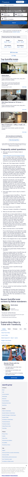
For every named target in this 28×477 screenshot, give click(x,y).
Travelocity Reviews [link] (6, 421)
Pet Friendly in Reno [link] (5, 343)
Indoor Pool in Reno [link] (5, 332)
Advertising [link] (4, 405)
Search (14, 22)
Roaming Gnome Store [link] (6, 403)
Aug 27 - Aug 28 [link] (20, 41)
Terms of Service (14, 475)
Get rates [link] (24, 86)
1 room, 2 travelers (8, 19)
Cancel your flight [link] (5, 454)
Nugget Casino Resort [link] (6, 340)
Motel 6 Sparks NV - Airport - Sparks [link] (9, 337)
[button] (14, 323)
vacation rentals (16, 32)
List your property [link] (5, 394)
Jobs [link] (3, 392)
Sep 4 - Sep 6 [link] (20, 47)
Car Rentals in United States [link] (7, 419)
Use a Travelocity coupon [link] (7, 459)
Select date (7, 15)
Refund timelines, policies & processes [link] (9, 456)
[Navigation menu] (25, 2)
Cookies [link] (3, 436)
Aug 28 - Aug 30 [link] (7, 47)
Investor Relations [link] (5, 400)
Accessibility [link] (4, 442)
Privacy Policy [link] (5, 433)
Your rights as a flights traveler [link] (8, 461)
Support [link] (3, 450)
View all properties (14, 140)
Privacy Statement (6, 475)
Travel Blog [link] (4, 428)
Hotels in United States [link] (6, 410)
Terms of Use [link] (4, 438)
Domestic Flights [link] (5, 417)
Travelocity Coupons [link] (6, 423)
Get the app (14, 377)
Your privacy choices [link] (6, 444)
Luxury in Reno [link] (4, 335)
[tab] (4, 328)
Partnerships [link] (4, 396)
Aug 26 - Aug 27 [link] (7, 41)
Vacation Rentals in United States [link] (8, 412)
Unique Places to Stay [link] (6, 426)
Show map (15, 52)
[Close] (26, 465)
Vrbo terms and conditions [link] (7, 440)
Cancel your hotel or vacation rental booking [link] (10, 452)
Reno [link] (5, 5)
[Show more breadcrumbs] (2, 5)
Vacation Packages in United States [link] (9, 415)
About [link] (3, 389)
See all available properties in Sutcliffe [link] (9, 61)
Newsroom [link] (4, 398)
